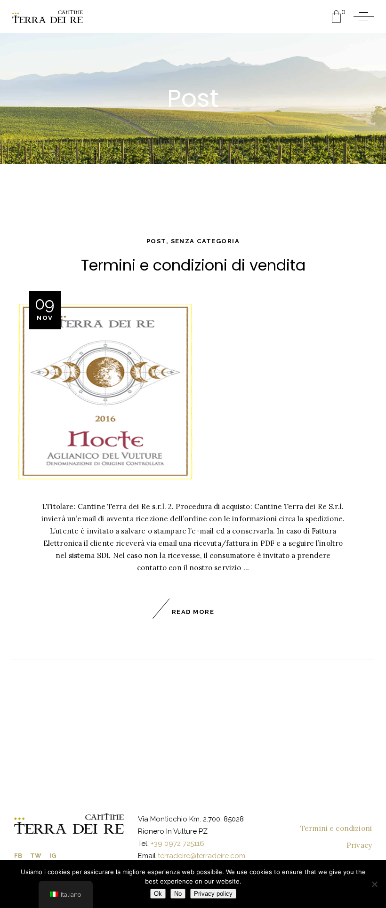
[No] (374, 884)
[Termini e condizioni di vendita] (105, 391)
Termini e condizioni (336, 828)
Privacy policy (213, 893)
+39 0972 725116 (176, 843)
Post (156, 241)
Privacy (359, 845)
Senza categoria (205, 241)
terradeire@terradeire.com (201, 856)
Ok (158, 893)
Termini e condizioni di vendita (193, 265)
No (178, 893)
